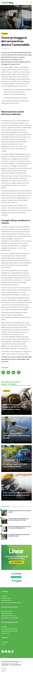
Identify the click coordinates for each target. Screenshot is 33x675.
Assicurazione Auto (6, 611)
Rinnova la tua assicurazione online (11, 602)
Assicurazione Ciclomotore (9, 615)
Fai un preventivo (6, 600)
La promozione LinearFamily (9, 629)
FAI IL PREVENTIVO (16, 562)
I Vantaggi (4, 626)
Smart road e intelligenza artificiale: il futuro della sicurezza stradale (16, 435)
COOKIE (3, 668)
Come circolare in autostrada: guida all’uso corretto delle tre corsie (18, 519)
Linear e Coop (5, 633)
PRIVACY (4, 671)
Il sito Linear (4, 642)
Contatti (3, 644)
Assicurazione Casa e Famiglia (9, 618)
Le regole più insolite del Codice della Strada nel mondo (15, 465)
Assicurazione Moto (6, 613)
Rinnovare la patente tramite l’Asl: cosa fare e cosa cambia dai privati (19, 527)
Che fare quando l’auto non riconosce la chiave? (19, 511)
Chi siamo (4, 596)
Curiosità (4, 33)
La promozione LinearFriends (9, 631)
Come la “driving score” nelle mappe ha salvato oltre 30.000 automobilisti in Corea (15, 407)
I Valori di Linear (5, 598)
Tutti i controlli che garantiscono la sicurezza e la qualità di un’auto (16, 494)
